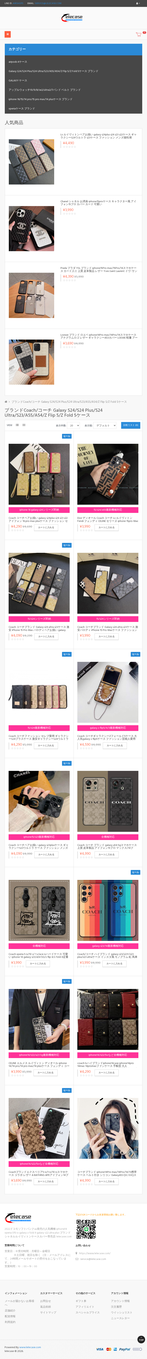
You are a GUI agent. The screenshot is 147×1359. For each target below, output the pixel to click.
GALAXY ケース (18, 80)
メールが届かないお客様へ (19, 1303)
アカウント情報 (120, 1301)
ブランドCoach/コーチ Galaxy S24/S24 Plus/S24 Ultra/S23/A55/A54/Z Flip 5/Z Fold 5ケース (69, 402)
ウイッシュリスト (121, 1312)
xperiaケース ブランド (22, 109)
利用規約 (10, 1322)
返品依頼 (45, 1307)
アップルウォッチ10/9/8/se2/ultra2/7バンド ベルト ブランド (45, 90)
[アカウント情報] (138, 3)
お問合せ (45, 1301)
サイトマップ (48, 1312)
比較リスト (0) (130, 425)
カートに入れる (46, 528)
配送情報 (10, 1316)
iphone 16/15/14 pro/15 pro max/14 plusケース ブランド (41, 99)
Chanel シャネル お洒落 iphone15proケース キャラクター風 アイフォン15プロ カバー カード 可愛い (98, 203)
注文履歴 (116, 1307)
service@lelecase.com (48, 3)
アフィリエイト (85, 1307)
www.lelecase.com (30, 1347)
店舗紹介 (10, 1311)
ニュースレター (120, 1318)
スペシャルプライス (88, 1312)
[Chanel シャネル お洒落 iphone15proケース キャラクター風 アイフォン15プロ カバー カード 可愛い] (31, 228)
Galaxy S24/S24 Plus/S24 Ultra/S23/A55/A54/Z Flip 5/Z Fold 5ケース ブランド (53, 71)
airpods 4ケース (18, 62)
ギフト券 (81, 1301)
